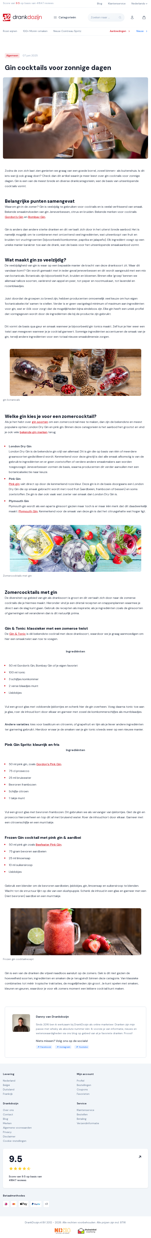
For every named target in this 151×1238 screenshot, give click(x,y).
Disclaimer (9, 1136)
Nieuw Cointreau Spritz (67, 31)
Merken (7, 1123)
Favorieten (83, 1094)
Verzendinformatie (88, 1123)
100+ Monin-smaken (35, 31)
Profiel (80, 1080)
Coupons (82, 1089)
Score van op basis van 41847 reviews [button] (28, 3)
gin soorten (40, 422)
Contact (8, 1114)
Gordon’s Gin (14, 217)
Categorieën (67, 17)
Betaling (81, 1118)
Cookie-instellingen (14, 1141)
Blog (5, 1118)
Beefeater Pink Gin (49, 845)
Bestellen (82, 1114)
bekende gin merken (34, 432)
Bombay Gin (36, 217)
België (6, 1085)
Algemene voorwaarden (17, 1127)
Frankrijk (8, 1094)
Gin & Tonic (17, 634)
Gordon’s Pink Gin (48, 764)
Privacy (7, 1132)
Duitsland (8, 1089)
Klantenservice (85, 1110)
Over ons (8, 1110)
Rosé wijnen (10, 31)
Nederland (9, 1080)
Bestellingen (84, 1085)
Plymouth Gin (28, 511)
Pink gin (14, 484)
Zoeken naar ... (100, 17)
